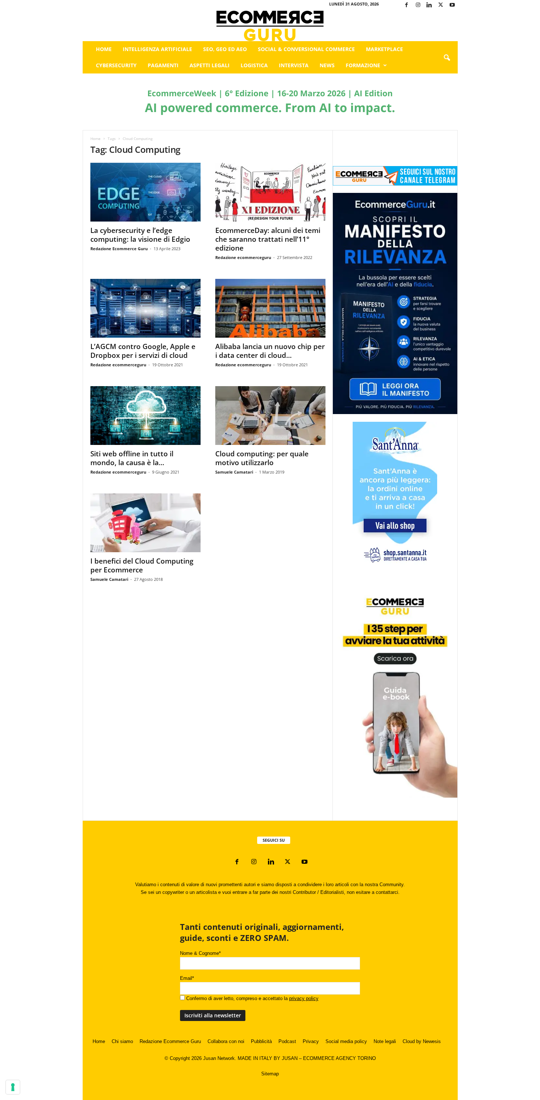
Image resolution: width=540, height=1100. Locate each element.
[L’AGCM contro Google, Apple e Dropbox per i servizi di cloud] (145, 308)
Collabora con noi (226, 1041)
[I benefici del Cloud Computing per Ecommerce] (145, 522)
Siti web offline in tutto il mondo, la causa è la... (131, 458)
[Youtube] (452, 5)
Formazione (363, 65)
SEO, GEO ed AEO (225, 49)
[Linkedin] (429, 5)
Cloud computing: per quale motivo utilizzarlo (262, 458)
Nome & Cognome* (200, 953)
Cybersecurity (116, 65)
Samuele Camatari (234, 472)
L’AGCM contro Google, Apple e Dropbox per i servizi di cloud (142, 351)
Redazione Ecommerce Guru (119, 248)
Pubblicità (261, 1041)
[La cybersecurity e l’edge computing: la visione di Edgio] (145, 192)
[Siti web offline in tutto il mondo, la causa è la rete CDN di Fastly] (145, 415)
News (327, 65)
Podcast (287, 1041)
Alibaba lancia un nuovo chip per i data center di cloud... (270, 351)
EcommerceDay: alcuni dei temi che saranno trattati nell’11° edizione (267, 239)
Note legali (385, 1041)
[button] (447, 58)
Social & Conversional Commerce (306, 49)
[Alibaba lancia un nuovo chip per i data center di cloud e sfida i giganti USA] (270, 308)
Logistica (254, 65)
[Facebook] (406, 5)
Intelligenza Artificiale (157, 49)
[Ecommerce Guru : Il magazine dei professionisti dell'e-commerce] (270, 26)
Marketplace (384, 49)
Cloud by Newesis (422, 1041)
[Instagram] (418, 5)
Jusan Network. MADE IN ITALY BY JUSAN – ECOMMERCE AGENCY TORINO (289, 1058)
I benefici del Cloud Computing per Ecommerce (142, 565)
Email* (187, 978)
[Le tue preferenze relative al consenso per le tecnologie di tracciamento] (13, 1087)
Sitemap (270, 1073)
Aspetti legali (210, 65)
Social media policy (346, 1041)
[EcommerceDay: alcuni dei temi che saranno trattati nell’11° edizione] (270, 192)
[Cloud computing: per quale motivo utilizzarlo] (270, 415)
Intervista (294, 65)
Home (104, 49)
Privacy (311, 1041)
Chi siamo (122, 1041)
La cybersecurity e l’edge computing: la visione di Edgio (140, 235)
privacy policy (303, 998)
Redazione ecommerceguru (243, 257)
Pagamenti (163, 65)
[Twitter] (440, 5)
